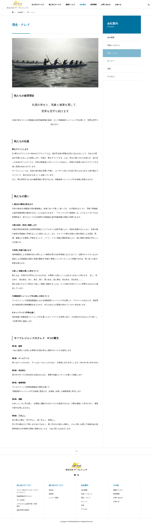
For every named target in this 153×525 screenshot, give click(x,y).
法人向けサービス (38, 4)
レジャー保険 (53, 498)
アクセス (110, 76)
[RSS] (78, 475)
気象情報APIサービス (24, 496)
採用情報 (93, 4)
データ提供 (21, 500)
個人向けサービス (55, 4)
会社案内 (83, 4)
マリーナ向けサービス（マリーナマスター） (28, 491)
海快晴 (51, 494)
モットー (110, 61)
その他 (116, 485)
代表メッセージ (113, 45)
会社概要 (110, 37)
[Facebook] (75, 475)
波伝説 (51, 490)
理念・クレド (86, 498)
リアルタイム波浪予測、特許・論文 (28, 505)
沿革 (109, 69)
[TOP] (76, 451)
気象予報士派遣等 (23, 510)
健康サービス (70, 4)
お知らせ (118, 4)
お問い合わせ (106, 4)
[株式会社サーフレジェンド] (17, 4)
